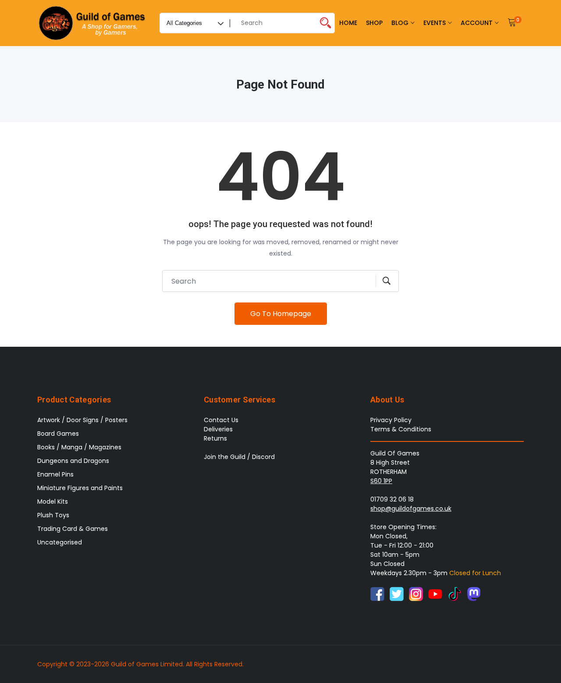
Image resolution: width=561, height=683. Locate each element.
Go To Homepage (280, 314)
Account (477, 22)
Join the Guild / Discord (239, 456)
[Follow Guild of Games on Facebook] (377, 593)
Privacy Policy (391, 420)
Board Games (58, 433)
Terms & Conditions (400, 429)
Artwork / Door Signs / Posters (82, 420)
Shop (374, 22)
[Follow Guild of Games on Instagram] (416, 593)
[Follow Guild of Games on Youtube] (435, 593)
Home (348, 22)
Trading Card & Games (72, 528)
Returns (215, 438)
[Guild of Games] (93, 23)
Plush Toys (53, 515)
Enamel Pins (55, 474)
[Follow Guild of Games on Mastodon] (474, 593)
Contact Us (221, 420)
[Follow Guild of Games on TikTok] (454, 593)
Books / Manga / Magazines (79, 447)
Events (434, 22)
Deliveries (218, 429)
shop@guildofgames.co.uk (410, 508)
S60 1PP (381, 481)
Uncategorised (59, 542)
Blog (399, 22)
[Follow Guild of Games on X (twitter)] (397, 593)
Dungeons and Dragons (73, 460)
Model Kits (52, 501)
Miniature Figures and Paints (80, 488)
